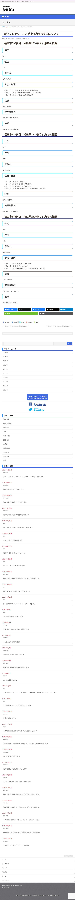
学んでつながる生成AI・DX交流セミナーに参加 (17, 527)
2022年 (5, 369)
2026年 (5, 352)
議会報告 (4, 876)
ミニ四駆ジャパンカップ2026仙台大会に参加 (17, 705)
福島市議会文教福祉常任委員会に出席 (15, 502)
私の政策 (4, 868)
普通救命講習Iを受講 (9, 718)
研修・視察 (6, 436)
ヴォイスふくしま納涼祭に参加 (12, 540)
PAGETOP (68, 856)
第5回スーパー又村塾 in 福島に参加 (14, 565)
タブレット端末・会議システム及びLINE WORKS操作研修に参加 (23, 477)
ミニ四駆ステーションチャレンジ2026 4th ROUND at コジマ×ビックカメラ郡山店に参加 (30, 693)
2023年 (5, 365)
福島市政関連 (7, 423)
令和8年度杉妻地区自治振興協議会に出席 (16, 629)
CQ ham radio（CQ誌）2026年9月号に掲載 (16, 591)
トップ (4, 859)
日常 (4, 460)
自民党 (5, 444)
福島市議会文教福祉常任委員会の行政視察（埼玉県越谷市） (21, 807)
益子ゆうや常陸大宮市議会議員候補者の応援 (17, 781)
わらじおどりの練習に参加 (11, 642)
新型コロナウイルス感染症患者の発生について (15, 326)
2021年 (5, 373)
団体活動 (6, 440)
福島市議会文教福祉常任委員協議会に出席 (16, 515)
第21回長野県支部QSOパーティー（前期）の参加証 (19, 604)
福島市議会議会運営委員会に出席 (13, 489)
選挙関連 (6, 452)
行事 (4, 431)
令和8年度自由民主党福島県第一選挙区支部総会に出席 (20, 731)
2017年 (5, 390)
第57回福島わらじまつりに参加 (13, 616)
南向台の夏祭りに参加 (10, 680)
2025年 (5, 356)
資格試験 (6, 456)
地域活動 (6, 427)
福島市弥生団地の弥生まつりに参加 (14, 553)
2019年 (5, 381)
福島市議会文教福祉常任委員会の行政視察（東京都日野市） (21, 794)
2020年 (5, 377)
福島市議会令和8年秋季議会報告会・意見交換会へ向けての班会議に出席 (25, 743)
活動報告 (4, 872)
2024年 (5, 361)
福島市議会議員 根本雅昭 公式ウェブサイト (35, 895)
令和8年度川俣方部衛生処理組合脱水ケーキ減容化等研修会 (21, 820)
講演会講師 (6, 448)
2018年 (5, 386)
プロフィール (5, 863)
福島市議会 (6, 419)
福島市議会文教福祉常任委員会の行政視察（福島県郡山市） (21, 578)
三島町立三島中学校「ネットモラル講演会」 (17, 845)
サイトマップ (5, 880)
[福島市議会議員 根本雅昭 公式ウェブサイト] (8, 9)
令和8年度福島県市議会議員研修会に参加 (16, 667)
